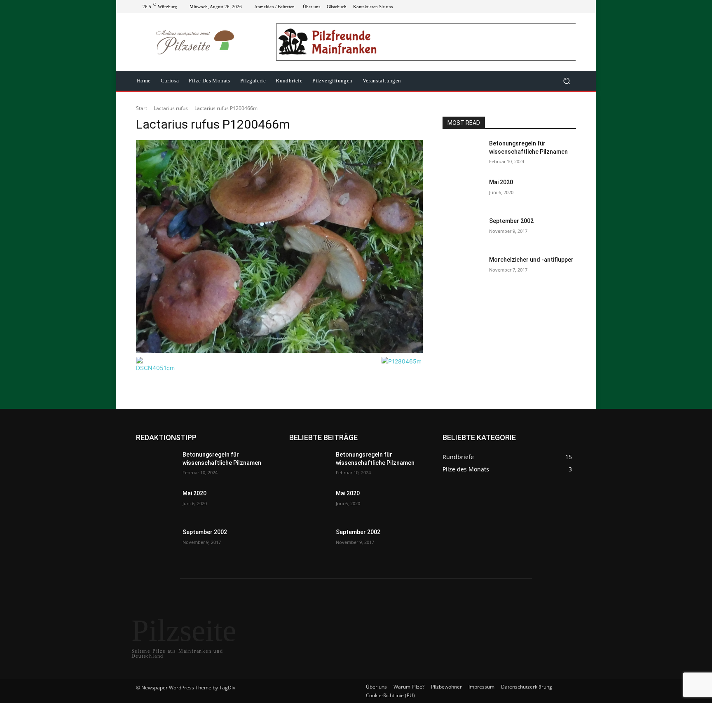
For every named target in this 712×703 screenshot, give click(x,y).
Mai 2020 (501, 182)
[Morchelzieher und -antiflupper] (462, 270)
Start (141, 108)
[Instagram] (541, 7)
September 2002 (511, 221)
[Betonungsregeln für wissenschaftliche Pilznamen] (462, 154)
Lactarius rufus (171, 108)
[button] (566, 81)
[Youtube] (571, 7)
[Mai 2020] (462, 192)
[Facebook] (531, 7)
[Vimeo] (561, 7)
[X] (551, 7)
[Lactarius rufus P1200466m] (279, 246)
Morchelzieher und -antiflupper (531, 259)
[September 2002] (462, 231)
